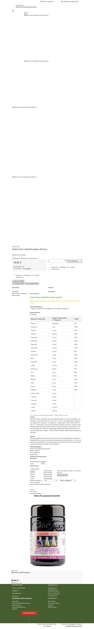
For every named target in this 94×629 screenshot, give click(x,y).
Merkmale (24, 293)
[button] (31, 276)
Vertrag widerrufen (29, 613)
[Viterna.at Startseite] (46, 1)
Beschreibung (16, 293)
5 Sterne (32, 470)
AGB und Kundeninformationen (21, 603)
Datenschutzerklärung (18, 607)
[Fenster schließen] (13, 10)
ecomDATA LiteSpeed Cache (73, 626)
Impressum (15, 601)
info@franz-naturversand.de (38, 456)
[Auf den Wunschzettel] (26, 13)
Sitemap (14, 609)
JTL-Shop (72, 624)
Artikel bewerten (62, 475)
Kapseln (43, 461)
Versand (28, 268)
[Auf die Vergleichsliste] (25, 13)
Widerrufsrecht (16, 605)
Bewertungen (16, 295)
